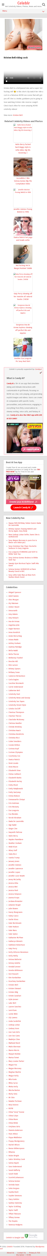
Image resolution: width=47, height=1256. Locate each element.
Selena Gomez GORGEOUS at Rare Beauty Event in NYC (22, 570)
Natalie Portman (15, 1101)
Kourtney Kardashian (17, 981)
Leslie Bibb (13, 1014)
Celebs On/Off (14, 709)
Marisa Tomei (14, 1058)
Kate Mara (13, 930)
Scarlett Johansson (16, 1177)
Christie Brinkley (15, 727)
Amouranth (13, 611)
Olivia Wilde (13, 1123)
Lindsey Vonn (14, 1028)
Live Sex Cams (14, 1036)
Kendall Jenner (15, 967)
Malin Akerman (14, 1047)
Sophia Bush (13, 1192)
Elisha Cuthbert (15, 774)
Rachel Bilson (14, 1145)
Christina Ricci (14, 738)
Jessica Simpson (15, 894)
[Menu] (3, 4)
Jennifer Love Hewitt (17, 876)
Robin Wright (14, 1156)
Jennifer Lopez (14, 872)
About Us (10, 1253)
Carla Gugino (14, 680)
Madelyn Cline (14, 1039)
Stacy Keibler (14, 1199)
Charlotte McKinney (16, 720)
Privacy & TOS (34, 1253)
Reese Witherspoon (16, 1148)
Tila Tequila (13, 1221)
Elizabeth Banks (15, 778)
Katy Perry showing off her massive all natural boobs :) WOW (23, 296)
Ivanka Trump (14, 858)
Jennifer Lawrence (16, 869)
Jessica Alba (13, 883)
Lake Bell (12, 1003)
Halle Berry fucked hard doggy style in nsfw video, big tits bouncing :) (23, 148)
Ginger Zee (13, 829)
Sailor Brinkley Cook (17, 1159)
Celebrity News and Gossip (19, 698)
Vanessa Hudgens (15, 1225)
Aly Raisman (13, 603)
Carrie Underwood (16, 687)
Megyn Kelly (14, 1076)
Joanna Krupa (14, 898)
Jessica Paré (13, 890)
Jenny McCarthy (15, 879)
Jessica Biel (13, 887)
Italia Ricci (13, 854)
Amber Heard (14, 607)
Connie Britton (14, 745)
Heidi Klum (13, 847)
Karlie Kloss (13, 919)
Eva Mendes (13, 814)
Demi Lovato (13, 763)
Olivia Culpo (13, 1116)
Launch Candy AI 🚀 (23, 507)
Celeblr (23, 3)
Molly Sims (13, 1094)
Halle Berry (13, 836)
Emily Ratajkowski (16, 789)
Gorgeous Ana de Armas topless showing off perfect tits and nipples (23, 329)
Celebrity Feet (14, 694)
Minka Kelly (13, 1087)
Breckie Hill (13, 661)
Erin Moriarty (14, 807)
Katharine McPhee (16, 938)
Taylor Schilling (15, 1206)
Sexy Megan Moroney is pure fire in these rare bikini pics (23, 541)
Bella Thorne (14, 654)
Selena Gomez (14, 1181)
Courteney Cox (14, 756)
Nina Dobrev (13, 1105)
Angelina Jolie (14, 625)
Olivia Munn (13, 1119)
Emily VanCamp (15, 792)
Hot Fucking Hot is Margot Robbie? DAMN (23, 266)
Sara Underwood (15, 1167)
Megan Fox (13, 1065)
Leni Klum (13, 1010)
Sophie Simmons (15, 1196)
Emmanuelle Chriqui (17, 799)
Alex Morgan (14, 600)
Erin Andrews (14, 803)
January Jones (14, 861)
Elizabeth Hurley (15, 781)
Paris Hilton (13, 1134)
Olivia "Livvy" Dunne (16, 1112)
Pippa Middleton (15, 1137)
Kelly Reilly (13, 956)
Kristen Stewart (15, 988)
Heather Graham (15, 843)
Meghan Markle (15, 1072)
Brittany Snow (14, 672)
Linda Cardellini (15, 1021)
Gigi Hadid (12, 825)
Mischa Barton (14, 1090)
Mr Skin (12, 1097)
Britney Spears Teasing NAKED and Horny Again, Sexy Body (22, 530)
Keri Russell (13, 974)
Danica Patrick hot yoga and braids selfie (23, 238)
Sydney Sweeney (15, 1203)
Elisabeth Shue (15, 770)
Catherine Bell (14, 690)
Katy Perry (13, 948)
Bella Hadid (13, 650)
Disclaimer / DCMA (23, 1255)
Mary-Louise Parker (16, 1061)
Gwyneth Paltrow (15, 832)
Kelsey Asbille (14, 963)
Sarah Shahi (13, 1174)
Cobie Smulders (15, 741)
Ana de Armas (14, 621)
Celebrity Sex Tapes (16, 701)
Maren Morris (14, 1050)
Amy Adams (13, 614)
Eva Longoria (14, 810)
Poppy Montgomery (16, 1141)
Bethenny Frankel (16, 658)
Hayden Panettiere (16, 839)
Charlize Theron (15, 716)
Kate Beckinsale (15, 923)
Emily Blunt (13, 785)
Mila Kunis (13, 1079)
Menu (5, 11)
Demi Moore (13, 767)
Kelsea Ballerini (15, 959)
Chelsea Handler (15, 723)
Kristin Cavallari (15, 996)
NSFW (11, 1108)
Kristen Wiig (13, 992)
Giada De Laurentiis (16, 821)
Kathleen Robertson (17, 945)
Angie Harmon (14, 629)
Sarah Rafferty (14, 1170)
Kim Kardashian (15, 978)
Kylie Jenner (13, 999)
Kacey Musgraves (15, 912)
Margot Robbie (14, 1054)
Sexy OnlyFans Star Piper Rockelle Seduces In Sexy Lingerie (22, 547)
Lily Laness (13, 1018)
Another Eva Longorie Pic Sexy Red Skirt (22, 359)
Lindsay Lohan (14, 1025)
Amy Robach (13, 618)
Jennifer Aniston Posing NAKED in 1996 (23, 210)
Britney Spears (14, 669)
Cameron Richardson (17, 676)
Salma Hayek (14, 1163)
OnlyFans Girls (14, 1127)
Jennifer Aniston (15, 865)
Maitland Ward (14, 1043)
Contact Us (21, 1253)
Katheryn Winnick (15, 941)
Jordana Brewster (15, 901)
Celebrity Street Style (17, 705)
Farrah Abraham (15, 818)
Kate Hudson (14, 927)
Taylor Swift (13, 1210)
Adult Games (14, 596)
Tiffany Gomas (14, 1217)
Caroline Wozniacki (16, 683)
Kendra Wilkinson (16, 970)
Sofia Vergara (14, 1188)
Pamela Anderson (16, 1130)
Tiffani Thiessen (15, 1214)
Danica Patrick (14, 760)
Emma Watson (14, 796)
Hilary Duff (13, 850)
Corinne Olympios (16, 752)
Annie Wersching (15, 636)
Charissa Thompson (16, 712)
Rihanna (12, 1152)
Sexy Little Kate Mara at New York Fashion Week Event (22, 576)
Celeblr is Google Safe (15, 1238)
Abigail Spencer (15, 592)
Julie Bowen (13, 909)
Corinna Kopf (14, 749)
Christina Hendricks (16, 734)
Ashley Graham (15, 643)
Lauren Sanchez (15, 1007)
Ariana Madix (13, 640)
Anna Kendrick (14, 632)
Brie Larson (13, 665)
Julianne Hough (15, 905)
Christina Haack (15, 730)
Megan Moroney (15, 1068)
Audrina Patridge (15, 647)
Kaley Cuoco (13, 916)
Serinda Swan (14, 1185)
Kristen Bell (18, 115)
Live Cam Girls (14, 1032)
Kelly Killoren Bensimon (18, 952)
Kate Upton (13, 934)
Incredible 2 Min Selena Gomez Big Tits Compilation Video (23, 181)
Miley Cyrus (13, 1083)
